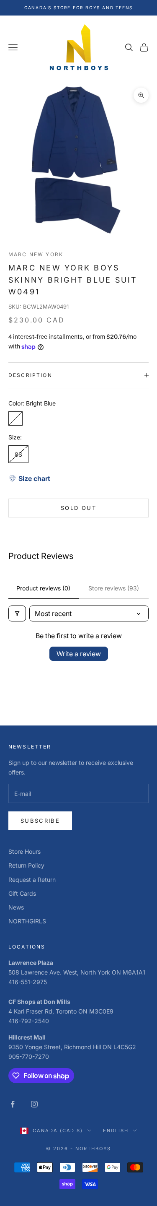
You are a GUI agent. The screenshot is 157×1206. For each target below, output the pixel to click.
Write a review (79, 654)
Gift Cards (22, 893)
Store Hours (24, 851)
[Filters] (17, 613)
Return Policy (26, 865)
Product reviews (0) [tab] (43, 588)
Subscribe (40, 820)
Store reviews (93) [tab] (113, 588)
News (16, 907)
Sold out (78, 507)
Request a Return (32, 879)
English (116, 1130)
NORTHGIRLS (27, 921)
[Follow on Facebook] (12, 1104)
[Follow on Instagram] (34, 1104)
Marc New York (35, 254)
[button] (29, 478)
